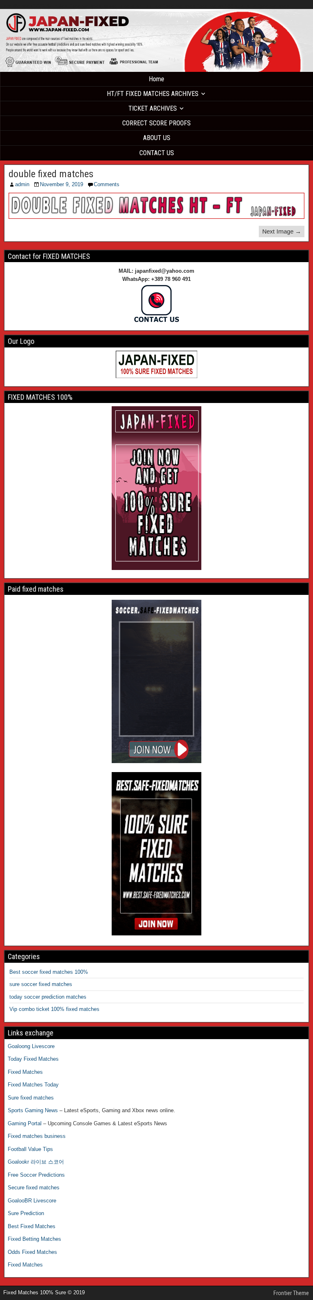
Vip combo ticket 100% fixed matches (54, 1009)
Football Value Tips (30, 1149)
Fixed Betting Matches (34, 1239)
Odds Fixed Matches (32, 1252)
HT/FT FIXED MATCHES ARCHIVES (152, 94)
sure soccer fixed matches (40, 984)
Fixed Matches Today (33, 1085)
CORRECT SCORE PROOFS (156, 123)
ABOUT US (156, 138)
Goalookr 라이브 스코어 (36, 1162)
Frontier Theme (291, 1293)
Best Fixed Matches (31, 1226)
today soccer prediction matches (47, 997)
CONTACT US (156, 153)
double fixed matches (51, 174)
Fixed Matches (25, 1072)
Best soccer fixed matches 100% (48, 972)
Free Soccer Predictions (36, 1175)
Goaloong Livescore (31, 1046)
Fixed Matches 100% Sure (28, 6)
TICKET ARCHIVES (152, 108)
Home (156, 79)
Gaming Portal (25, 1123)
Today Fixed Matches (33, 1059)
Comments (106, 184)
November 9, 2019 (61, 184)
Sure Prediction (26, 1213)
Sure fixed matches (31, 1098)
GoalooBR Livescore (32, 1201)
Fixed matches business (37, 1136)
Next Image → (281, 231)
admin (22, 184)
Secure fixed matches (34, 1187)
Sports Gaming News (33, 1110)
